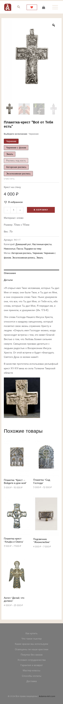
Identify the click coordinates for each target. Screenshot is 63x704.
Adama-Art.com (47, 696)
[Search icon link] (18, 7)
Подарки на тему (32, 248)
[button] (13, 202)
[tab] (31, 273)
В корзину (41, 210)
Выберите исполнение (21, 134)
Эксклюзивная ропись (23, 257)
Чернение (38, 253)
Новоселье (9, 248)
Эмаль (39, 257)
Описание (10, 273)
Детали (8, 279)
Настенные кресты (42, 244)
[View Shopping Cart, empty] (43, 7)
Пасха (19, 248)
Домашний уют (23, 244)
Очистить (9, 179)
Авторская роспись (21, 253)
